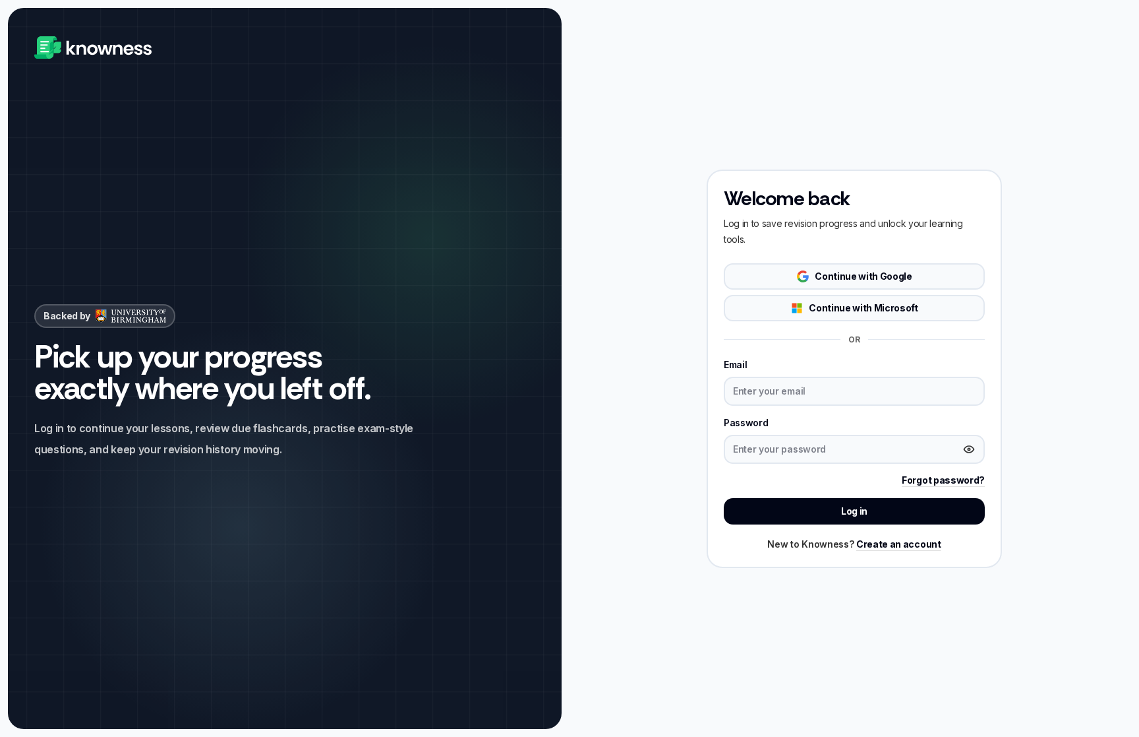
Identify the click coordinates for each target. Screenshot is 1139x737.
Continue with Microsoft (863, 307)
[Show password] (968, 449)
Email (735, 364)
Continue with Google (863, 276)
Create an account (898, 544)
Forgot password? (943, 480)
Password (746, 422)
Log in (854, 511)
